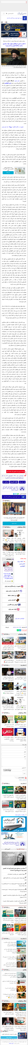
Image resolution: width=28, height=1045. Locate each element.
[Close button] (27, 1031)
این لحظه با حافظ (12, 596)
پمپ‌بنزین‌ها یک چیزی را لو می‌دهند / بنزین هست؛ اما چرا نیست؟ (8, 569)
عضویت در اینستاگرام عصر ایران (12, 586)
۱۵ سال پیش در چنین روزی (12, 591)
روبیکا (10, 127)
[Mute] (6, 514)
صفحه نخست (25, 38)
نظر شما (24, 745)
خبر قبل (7, 482)
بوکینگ (20, 780)
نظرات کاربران (14, 482)
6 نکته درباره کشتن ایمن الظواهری (21, 564)
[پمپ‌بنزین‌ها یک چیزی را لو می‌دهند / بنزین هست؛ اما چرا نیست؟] (8, 564)
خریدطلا (8, 173)
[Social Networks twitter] (16, 494)
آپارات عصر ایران (13, 609)
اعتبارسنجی (24, 780)
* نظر (25, 756)
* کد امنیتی (24, 768)
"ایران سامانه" (11, 1043)
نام (25, 747)
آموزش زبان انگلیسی (13, 605)
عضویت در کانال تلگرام (18, 127)
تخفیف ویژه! (9, 1037)
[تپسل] (3, 500)
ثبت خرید (14, 523)
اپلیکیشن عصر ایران (19, 618)
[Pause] (4, 514)
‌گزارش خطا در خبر (24, 630)
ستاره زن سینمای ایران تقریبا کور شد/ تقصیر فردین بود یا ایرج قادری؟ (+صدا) (10, 488)
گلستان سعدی (11, 600)
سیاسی (20, 38)
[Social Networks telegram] (14, 494)
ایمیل (25, 752)
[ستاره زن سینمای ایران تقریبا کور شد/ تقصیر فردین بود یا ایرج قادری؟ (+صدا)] (14, 858)
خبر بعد (21, 482)
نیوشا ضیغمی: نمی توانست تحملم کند (16, 874)
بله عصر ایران (5, 127)
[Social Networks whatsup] (18, 494)
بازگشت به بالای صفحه (20, 815)
